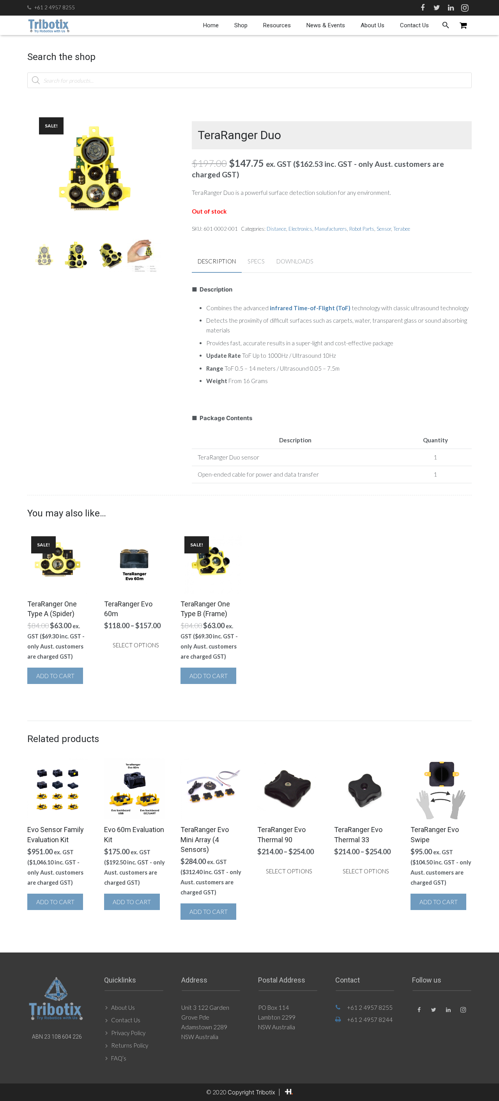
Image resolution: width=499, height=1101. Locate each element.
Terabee (401, 229)
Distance (276, 229)
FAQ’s (118, 1058)
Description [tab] (217, 261)
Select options (136, 645)
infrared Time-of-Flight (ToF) (310, 307)
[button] (149, 119)
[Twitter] (437, 8)
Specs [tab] (256, 261)
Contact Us (125, 1019)
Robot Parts (361, 229)
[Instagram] (465, 8)
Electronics (300, 229)
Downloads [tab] (294, 261)
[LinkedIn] (451, 8)
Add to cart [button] (55, 675)
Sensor (384, 229)
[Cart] (463, 25)
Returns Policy (129, 1045)
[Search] (446, 25)
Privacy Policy (128, 1032)
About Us (123, 1007)
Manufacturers (331, 229)
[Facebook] (423, 8)
